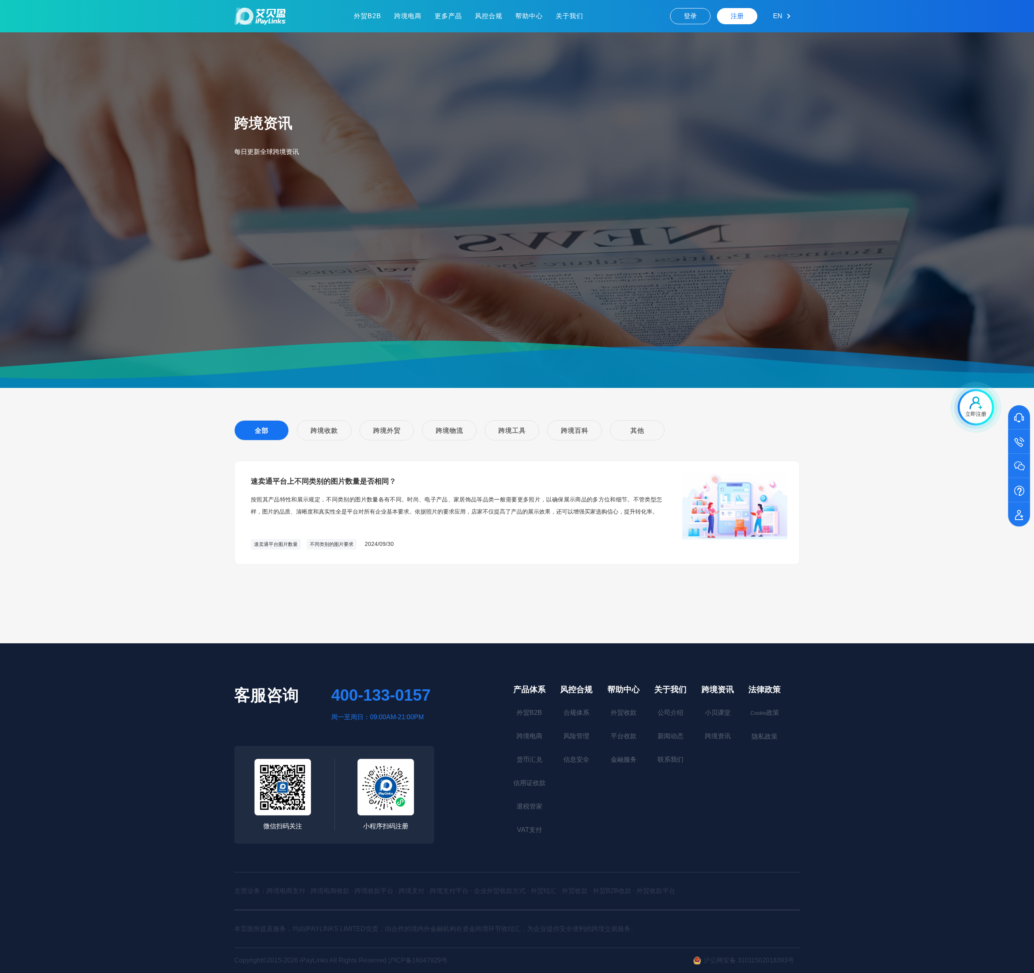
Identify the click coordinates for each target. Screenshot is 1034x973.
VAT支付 (529, 829)
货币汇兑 (529, 759)
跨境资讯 (718, 689)
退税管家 (529, 806)
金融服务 (624, 759)
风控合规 (488, 16)
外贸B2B (367, 16)
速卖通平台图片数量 (276, 544)
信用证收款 (529, 782)
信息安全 (576, 759)
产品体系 (529, 689)
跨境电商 (408, 16)
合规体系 (576, 712)
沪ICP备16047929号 (418, 960)
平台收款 (624, 736)
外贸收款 (624, 712)
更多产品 (448, 16)
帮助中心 (529, 16)
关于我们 (569, 16)
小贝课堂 (718, 712)
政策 (764, 712)
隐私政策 (765, 736)
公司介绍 (670, 712)
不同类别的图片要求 (331, 544)
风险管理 (576, 736)
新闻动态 (670, 736)
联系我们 (670, 759)
